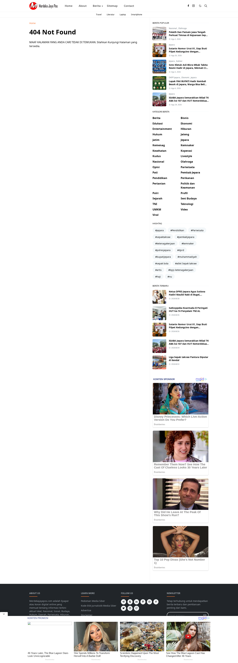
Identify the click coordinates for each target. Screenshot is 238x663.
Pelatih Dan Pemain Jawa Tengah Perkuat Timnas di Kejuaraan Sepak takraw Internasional (189, 35)
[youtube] (149, 601)
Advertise (86, 610)
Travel (99, 14)
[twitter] (123, 608)
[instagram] (193, 6)
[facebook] (188, 6)
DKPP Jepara (175, 77)
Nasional (173, 28)
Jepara (172, 44)
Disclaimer (86, 615)
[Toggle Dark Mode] (200, 5)
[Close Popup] (4, 614)
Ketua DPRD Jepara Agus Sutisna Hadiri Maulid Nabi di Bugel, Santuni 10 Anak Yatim (187, 294)
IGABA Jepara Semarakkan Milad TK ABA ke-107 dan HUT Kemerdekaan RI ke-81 (189, 100)
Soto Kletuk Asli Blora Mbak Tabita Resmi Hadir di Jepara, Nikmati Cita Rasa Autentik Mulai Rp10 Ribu (188, 68)
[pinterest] (143, 601)
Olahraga (182, 28)
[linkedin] (136, 601)
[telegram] (123, 601)
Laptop (123, 14)
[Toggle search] (206, 6)
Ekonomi (185, 77)
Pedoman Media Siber (93, 600)
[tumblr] (130, 601)
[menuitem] (68, 6)
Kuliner (179, 61)
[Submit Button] (204, 615)
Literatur (110, 14)
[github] (136, 608)
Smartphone (136, 14)
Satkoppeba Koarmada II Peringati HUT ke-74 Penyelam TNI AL (188, 309)
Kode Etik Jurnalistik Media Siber (98, 605)
